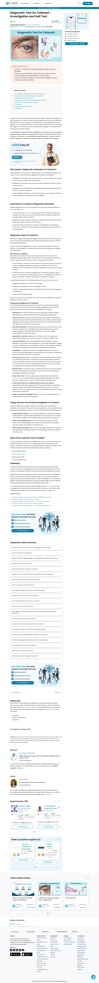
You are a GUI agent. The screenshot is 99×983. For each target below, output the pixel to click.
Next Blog (57, 692)
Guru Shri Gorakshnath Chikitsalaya (26, 846)
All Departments (81, 946)
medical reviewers (31, 707)
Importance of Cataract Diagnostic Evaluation (29, 96)
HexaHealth (49, 486)
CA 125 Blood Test (42, 957)
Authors (52, 952)
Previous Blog (16, 692)
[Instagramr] (20, 950)
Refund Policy (67, 940)
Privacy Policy (67, 938)
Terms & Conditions (69, 942)
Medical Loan (81, 950)
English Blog (80, 955)
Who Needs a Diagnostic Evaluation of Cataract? (29, 94)
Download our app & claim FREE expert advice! (49, 8)
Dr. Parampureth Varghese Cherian (50, 807)
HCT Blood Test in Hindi (42, 951)
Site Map (52, 957)
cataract (27, 213)
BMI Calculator (81, 952)
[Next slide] (59, 801)
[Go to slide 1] (33, 831)
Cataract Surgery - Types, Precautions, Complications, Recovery (32, 497)
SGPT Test (40, 961)
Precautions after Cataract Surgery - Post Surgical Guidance (31, 501)
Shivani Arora (21, 27)
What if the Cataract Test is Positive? (26, 102)
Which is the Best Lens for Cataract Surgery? (26, 499)
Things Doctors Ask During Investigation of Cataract (31, 100)
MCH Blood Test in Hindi (42, 943)
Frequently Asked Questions (23, 106)
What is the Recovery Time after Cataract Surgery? (28, 503)
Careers (52, 955)
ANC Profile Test (41, 963)
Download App (22, 827)
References (18, 108)
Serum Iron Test (41, 965)
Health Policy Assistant (80, 968)
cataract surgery (18, 378)
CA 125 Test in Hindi (42, 959)
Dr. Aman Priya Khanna (33, 25)
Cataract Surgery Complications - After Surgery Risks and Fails (32, 505)
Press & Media (54, 948)
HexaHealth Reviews (82, 959)
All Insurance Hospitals (80, 964)
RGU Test (39, 967)
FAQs (51, 946)
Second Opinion (81, 948)
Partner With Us (54, 944)
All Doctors (80, 938)
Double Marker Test (42, 948)
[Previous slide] (56, 801)
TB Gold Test (40, 955)
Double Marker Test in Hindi (42, 970)
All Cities (79, 961)
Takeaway (18, 104)
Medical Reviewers (55, 950)
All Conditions (81, 942)
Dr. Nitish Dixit (23, 806)
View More (20, 768)
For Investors (54, 942)
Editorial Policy (68, 944)
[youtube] (23, 950)
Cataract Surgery (16, 924)
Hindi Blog (80, 957)
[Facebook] (11, 950)
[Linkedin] (17, 950)
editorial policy (48, 709)
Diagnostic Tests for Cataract (24, 98)
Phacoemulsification (19, 454)
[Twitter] (14, 950)
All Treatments (81, 944)
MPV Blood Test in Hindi (42, 939)
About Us (53, 938)
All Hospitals (80, 940)
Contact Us (53, 940)
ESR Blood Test (41, 946)
